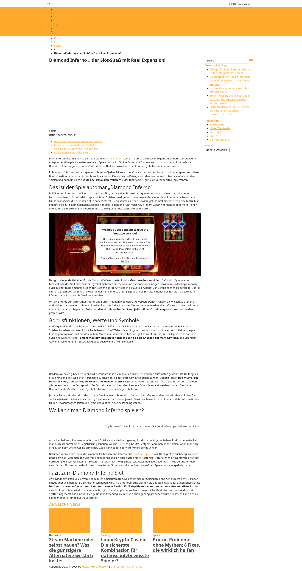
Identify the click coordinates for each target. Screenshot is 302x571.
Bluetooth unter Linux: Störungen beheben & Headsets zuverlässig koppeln (230, 80)
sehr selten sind (114, 158)
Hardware (60, 28)
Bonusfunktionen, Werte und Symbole (74, 145)
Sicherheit (60, 16)
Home (57, 38)
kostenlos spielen (69, 24)
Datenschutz (134, 566)
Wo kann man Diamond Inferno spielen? (76, 148)
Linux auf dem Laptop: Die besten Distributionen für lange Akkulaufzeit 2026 (230, 110)
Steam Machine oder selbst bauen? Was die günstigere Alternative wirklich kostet (71, 550)
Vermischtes (61, 31)
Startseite (60, 9)
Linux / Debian (62, 13)
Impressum (118, 566)
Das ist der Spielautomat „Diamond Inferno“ (78, 141)
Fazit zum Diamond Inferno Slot (71, 152)
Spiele (57, 20)
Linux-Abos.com (240, 3)
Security (216, 132)
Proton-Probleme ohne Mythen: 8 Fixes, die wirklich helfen (176, 545)
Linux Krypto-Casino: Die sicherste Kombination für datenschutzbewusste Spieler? (125, 550)
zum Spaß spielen (142, 454)
